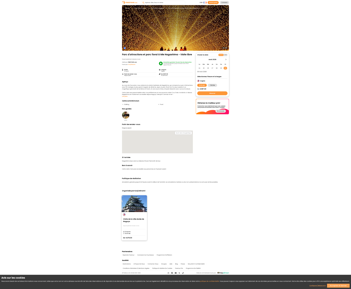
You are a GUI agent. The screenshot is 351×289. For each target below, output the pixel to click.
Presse (183, 264)
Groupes (164, 264)
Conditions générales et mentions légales (136, 268)
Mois (225, 54)
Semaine (221, 54)
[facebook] (172, 273)
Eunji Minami (131, 64)
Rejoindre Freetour (128, 255)
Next (226, 27)
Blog (176, 264)
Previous (124, 27)
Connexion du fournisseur (145, 255)
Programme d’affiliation (164, 255)
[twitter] (179, 273)
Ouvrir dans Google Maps (183, 133)
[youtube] (176, 273)
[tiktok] (183, 273)
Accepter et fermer (338, 285)
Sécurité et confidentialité (196, 264)
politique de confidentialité (209, 281)
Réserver (212, 93)
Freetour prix (179, 268)
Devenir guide (213, 2)
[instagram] (168, 273)
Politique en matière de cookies (162, 268)
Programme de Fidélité (193, 268)
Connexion (224, 2)
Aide (171, 264)
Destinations (127, 264)
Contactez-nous (153, 264)
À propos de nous (139, 264)
